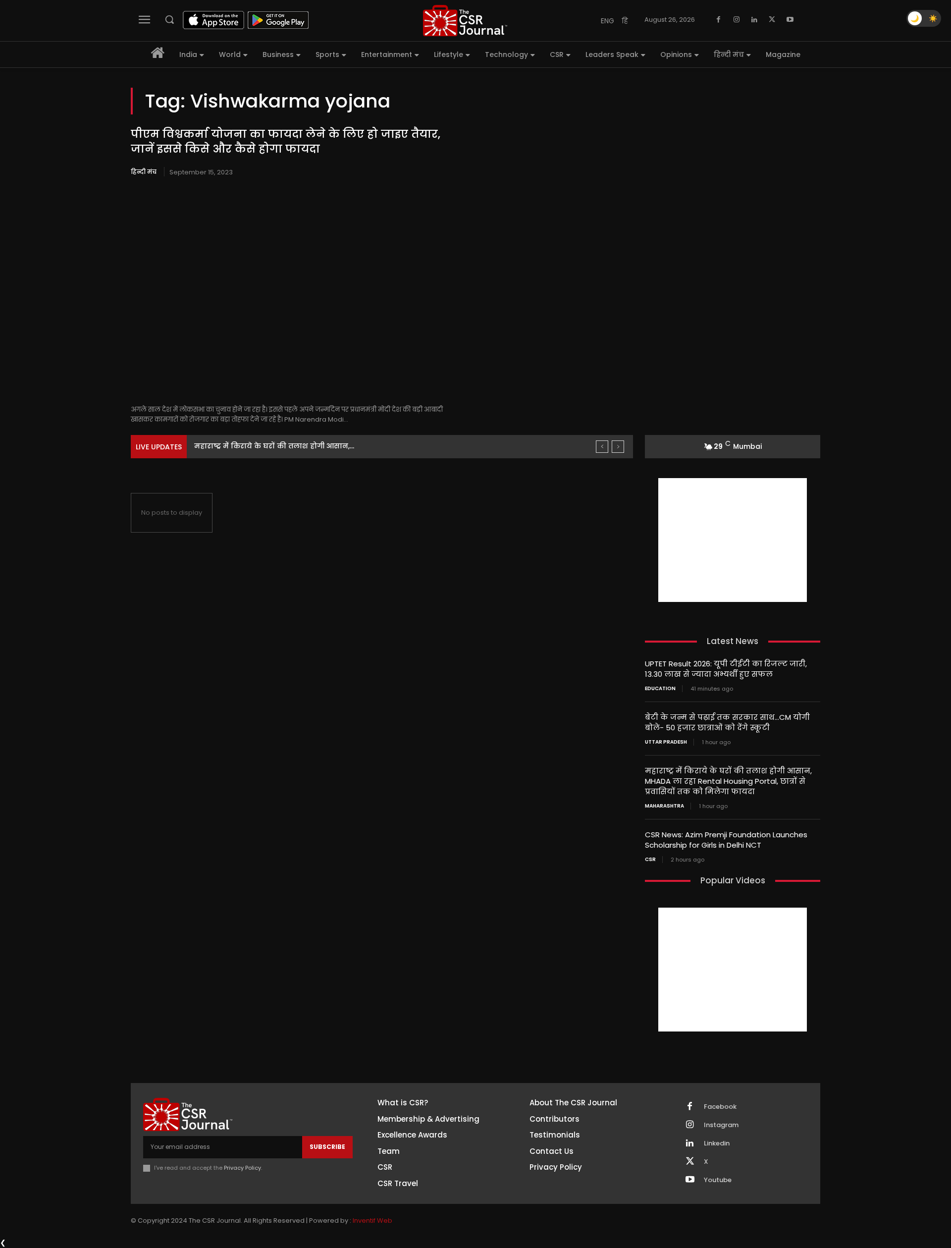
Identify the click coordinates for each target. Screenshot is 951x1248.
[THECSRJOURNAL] (465, 20)
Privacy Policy (242, 1168)
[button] (169, 19)
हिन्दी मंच (144, 171)
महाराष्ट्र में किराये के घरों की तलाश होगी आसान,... (274, 446)
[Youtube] (790, 20)
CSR (650, 859)
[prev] (602, 446)
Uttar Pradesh (666, 742)
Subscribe (327, 1146)
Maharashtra (664, 806)
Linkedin (717, 1143)
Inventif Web (372, 1220)
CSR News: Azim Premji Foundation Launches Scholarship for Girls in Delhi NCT (726, 839)
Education (660, 688)
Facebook (720, 1106)
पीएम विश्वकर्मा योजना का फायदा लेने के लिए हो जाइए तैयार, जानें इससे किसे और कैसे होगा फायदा (285, 141)
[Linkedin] (754, 20)
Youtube (718, 1180)
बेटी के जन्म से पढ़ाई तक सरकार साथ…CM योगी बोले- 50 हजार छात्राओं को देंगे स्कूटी (727, 722)
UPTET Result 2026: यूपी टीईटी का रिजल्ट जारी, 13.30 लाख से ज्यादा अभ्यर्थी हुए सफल (726, 668)
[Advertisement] (732, 540)
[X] (772, 20)
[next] (618, 446)
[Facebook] (719, 20)
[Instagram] (736, 20)
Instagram (721, 1125)
